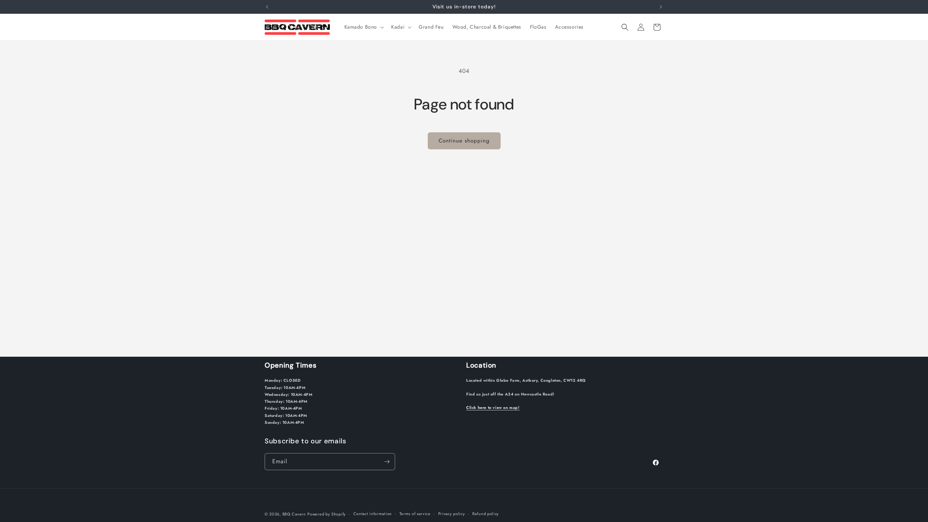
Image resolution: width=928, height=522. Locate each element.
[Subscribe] (387, 461)
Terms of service (415, 514)
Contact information (372, 514)
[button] (363, 26)
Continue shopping (464, 141)
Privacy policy (451, 514)
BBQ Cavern (294, 514)
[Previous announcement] (267, 7)
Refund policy (485, 514)
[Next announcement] (661, 7)
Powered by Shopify (326, 514)
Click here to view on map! (493, 407)
